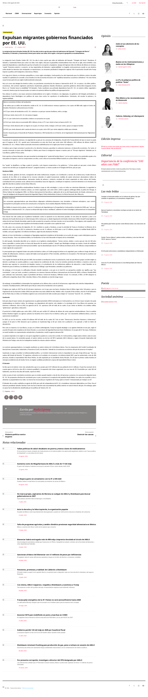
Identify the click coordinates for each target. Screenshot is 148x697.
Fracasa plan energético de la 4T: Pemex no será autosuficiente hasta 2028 (49, 600)
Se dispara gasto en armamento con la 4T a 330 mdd (39, 479)
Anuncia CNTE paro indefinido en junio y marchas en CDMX (42, 615)
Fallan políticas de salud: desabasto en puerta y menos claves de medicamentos (51, 448)
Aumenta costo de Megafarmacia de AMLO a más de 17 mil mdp (44, 464)
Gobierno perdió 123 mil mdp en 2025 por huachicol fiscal (41, 630)
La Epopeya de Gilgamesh (121, 288)
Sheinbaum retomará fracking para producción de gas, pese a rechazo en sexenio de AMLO (56, 645)
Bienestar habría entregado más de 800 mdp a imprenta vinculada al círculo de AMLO (53, 539)
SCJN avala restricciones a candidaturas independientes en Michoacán (122, 251)
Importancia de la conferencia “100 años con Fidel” (122, 162)
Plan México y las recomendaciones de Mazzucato (130, 99)
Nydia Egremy (9, 47)
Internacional (26, 13)
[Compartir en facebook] (6, 397)
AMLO (13, 391)
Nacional (9, 13)
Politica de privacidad (27, 688)
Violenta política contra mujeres (15, 435)
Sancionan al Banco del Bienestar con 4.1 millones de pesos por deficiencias (49, 554)
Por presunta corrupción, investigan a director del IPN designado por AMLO (49, 660)
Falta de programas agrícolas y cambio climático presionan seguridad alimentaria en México (56, 524)
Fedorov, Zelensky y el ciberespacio (130, 116)
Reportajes (38, 13)
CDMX (17, 13)
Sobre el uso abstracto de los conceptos (127, 45)
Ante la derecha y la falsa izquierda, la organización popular (42, 509)
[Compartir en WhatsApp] (16, 397)
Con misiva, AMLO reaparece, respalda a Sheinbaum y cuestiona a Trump (48, 585)
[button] (13, 25)
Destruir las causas (85, 434)
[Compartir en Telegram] (20, 397)
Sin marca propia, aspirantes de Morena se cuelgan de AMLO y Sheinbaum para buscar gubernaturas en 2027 (53, 495)
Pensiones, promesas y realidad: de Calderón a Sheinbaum (42, 570)
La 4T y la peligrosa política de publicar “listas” (128, 81)
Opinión (57, 13)
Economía (48, 13)
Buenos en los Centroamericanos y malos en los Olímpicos (130, 63)
